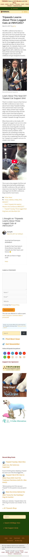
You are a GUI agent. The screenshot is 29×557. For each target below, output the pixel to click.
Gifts (23, 538)
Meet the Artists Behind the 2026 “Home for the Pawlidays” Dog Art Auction (13, 494)
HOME (2, 4)
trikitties (11, 200)
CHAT (22, 4)
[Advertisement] (14, 439)
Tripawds (21, 551)
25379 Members (17, 1)
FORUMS (17, 4)
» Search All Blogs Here (11, 523)
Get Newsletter (13, 344)
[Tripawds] (5, 11)
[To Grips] (14, 396)
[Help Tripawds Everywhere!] (11, 370)
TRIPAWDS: (5, 1)
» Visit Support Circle (10, 528)
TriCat (6, 200)
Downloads (17, 538)
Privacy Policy (15, 305)
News (6, 538)
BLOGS (12, 4)
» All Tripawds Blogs (9, 508)
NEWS (7, 4)
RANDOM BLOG (17, 6)
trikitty (16, 200)
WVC (20, 200)
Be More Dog (18, 540)
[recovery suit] (14, 422)
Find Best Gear (13, 339)
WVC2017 (5, 202)
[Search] (24, 333)
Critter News (8, 197)
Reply (6, 261)
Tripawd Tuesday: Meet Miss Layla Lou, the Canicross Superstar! (14, 464)
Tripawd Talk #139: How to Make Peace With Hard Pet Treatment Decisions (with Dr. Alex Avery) (14, 478)
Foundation (10, 540)
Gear (11, 538)
